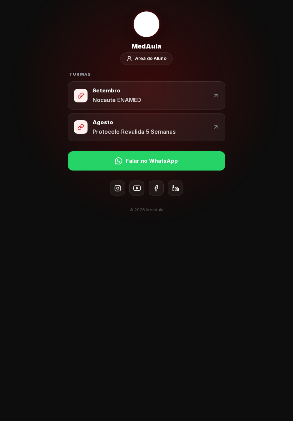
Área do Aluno (151, 58)
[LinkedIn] (175, 188)
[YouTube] (136, 188)
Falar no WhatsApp (152, 160)
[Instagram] (117, 188)
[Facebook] (156, 188)
